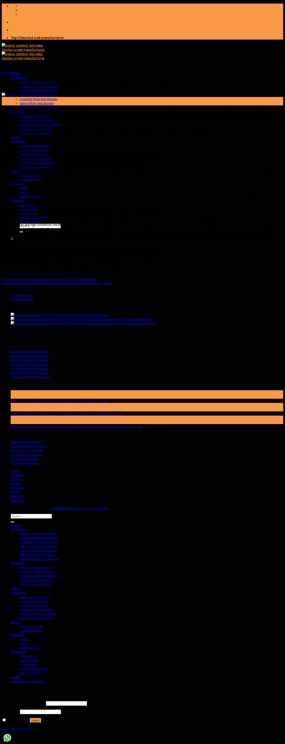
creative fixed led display (38, 99)
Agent (24, 187)
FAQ (23, 643)
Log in (35, 720)
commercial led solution (29, 446)
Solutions (18, 141)
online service (30, 647)
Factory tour (29, 660)
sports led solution (25, 458)
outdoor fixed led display (38, 90)
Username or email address (23, 703)
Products (18, 78)
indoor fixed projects (35, 584)
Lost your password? (17, 728)
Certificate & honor (34, 668)
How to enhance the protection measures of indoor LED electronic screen (57, 283)
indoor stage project (35, 567)
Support (17, 496)
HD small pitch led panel (38, 94)
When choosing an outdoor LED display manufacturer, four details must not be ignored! (76, 426)
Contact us (28, 204)
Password (10, 711)
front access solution (26, 450)
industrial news (10, 72)
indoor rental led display (29, 351)
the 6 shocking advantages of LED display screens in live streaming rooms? (67, 413)
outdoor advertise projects (40, 575)
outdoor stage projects (37, 571)
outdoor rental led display (30, 356)
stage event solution (35, 145)
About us (17, 500)
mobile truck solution (27, 454)
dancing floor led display (29, 372)
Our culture (28, 664)
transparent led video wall (39, 107)
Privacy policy (30, 673)
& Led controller (96, 508)
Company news (22, 295)
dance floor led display (37, 103)
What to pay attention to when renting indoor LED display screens (60, 401)
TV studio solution (25, 463)
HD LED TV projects (35, 580)
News (15, 492)
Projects (17, 479)
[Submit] (12, 522)
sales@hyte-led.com (66, 508)
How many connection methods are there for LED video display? (50, 279)
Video (15, 483)
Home (15, 471)
